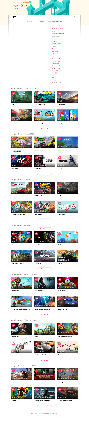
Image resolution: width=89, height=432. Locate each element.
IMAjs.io (56, 413)
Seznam (76, 16)
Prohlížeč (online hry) (58, 33)
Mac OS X (55, 51)
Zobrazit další (44, 128)
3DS (53, 77)
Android (54, 39)
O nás (32, 413)
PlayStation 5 (56, 59)
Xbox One (55, 70)
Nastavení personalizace (44, 413)
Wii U (53, 75)
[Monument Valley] (44, 12)
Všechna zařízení (57, 26)
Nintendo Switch (57, 82)
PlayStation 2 (56, 66)
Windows (54, 49)
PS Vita (54, 80)
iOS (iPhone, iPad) (57, 41)
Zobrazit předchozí (44, 228)
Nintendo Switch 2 (57, 28)
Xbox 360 (55, 73)
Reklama (52, 413)
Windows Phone (57, 43)
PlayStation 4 (56, 61)
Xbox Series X (56, 68)
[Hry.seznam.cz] (13, 17)
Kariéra (36, 413)
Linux (53, 53)
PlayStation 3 (56, 63)
